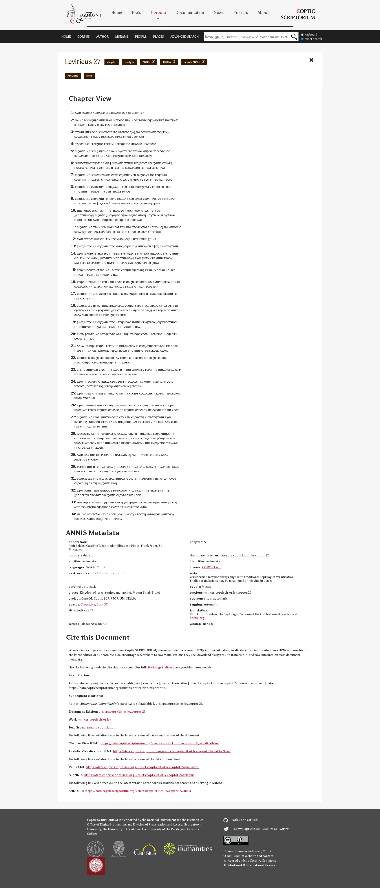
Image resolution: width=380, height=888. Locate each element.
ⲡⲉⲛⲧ (90, 270)
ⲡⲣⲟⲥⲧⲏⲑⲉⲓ (169, 322)
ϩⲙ (116, 466)
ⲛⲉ (119, 198)
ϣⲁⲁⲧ (115, 186)
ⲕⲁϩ (88, 350)
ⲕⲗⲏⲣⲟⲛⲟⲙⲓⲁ (161, 281)
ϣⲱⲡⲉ (83, 136)
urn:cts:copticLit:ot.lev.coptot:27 (122, 712)
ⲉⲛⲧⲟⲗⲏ (94, 514)
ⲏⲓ (118, 253)
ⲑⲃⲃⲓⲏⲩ (99, 186)
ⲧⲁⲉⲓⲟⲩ (95, 136)
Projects (240, 12)
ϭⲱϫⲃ (97, 314)
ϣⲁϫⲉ (100, 112)
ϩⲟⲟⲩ (137, 210)
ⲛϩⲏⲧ (154, 198)
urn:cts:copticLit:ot (101, 727)
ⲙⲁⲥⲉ (115, 409)
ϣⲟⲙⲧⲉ (138, 167)
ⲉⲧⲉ (134, 227)
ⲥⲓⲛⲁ (79, 518)
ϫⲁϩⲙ (126, 417)
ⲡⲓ (141, 246)
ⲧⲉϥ (101, 124)
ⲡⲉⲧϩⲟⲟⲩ (166, 258)
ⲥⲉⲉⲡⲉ (128, 310)
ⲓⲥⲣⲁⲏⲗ (108, 120)
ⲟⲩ (137, 120)
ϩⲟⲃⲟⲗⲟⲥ (175, 393)
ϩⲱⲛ (120, 514)
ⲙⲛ (108, 112)
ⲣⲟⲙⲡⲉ (151, 132)
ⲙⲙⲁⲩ (107, 374)
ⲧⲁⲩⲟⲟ (89, 518)
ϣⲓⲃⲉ (87, 210)
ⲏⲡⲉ (166, 490)
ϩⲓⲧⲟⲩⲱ (135, 386)
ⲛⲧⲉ (91, 191)
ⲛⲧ (103, 514)
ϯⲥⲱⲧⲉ (89, 334)
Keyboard (311, 35)
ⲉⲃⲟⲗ (168, 186)
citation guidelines (159, 667)
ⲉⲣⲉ (86, 239)
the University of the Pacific (161, 829)
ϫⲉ (142, 112)
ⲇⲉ (87, 143)
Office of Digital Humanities (107, 824)
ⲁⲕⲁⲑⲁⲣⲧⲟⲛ (117, 227)
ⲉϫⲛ (163, 246)
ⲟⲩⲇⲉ (145, 210)
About (263, 12)
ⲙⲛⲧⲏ (84, 179)
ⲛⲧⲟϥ (78, 219)
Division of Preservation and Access (157, 824)
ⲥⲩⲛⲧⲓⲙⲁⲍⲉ (113, 191)
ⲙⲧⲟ (161, 186)
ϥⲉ (138, 186)
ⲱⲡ (93, 310)
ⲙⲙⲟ (135, 112)
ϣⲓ (129, 136)
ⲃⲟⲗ (140, 357)
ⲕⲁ (168, 433)
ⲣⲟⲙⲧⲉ (124, 132)
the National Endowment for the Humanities (172, 820)
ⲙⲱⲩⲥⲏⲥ (115, 112)
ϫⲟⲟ (120, 120)
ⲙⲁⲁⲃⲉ (137, 143)
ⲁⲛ (145, 357)
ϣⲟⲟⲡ (82, 438)
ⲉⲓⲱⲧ (120, 286)
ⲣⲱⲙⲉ (143, 120)
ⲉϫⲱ (148, 270)
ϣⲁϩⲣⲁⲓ (135, 132)
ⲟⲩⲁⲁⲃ (139, 136)
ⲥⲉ (97, 174)
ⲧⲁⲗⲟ (130, 198)
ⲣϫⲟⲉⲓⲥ (154, 350)
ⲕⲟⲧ (172, 334)
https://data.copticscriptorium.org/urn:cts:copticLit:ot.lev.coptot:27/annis (137, 791)
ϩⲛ (87, 163)
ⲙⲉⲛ (133, 174)
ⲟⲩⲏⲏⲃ (83, 191)
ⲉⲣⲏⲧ (160, 120)
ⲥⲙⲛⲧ (171, 293)
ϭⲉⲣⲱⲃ (84, 495)
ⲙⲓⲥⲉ (93, 405)
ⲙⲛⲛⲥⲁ (105, 305)
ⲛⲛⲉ (165, 334)
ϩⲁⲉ (97, 305)
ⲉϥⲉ (136, 203)
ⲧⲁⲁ (165, 421)
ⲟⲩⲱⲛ (147, 246)
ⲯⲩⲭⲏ (108, 124)
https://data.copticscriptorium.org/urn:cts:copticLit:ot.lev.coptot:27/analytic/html (171, 751)
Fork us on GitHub (244, 820)
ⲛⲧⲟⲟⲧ (79, 386)
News (219, 12)
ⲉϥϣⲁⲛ (152, 120)
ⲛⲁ (127, 120)
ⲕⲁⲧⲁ (77, 262)
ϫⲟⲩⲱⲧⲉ (111, 132)
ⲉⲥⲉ (76, 136)
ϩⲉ (84, 262)
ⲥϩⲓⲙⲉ (99, 143)
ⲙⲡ (76, 326)
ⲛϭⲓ (134, 322)
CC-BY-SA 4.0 (211, 567)
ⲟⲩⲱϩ (133, 246)
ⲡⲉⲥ (98, 286)
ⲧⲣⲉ (78, 124)
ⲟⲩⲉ (135, 357)
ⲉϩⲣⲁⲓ (138, 198)
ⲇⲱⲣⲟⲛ (171, 198)
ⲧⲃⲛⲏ (156, 215)
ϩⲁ (126, 210)
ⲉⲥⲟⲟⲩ (143, 409)
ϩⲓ (153, 262)
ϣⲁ (113, 151)
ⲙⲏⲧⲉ (134, 155)
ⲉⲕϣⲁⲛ (148, 502)
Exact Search (313, 39)
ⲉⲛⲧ (141, 322)
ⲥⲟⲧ (148, 421)
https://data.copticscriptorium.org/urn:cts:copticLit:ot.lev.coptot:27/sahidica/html (159, 743)
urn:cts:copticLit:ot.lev (94, 719)
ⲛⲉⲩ (141, 454)
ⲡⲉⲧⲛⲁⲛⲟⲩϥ (116, 210)
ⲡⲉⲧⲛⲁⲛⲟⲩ (97, 502)
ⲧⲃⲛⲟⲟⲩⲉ (110, 198)
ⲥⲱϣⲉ (140, 281)
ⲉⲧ (133, 136)
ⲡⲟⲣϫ (105, 350)
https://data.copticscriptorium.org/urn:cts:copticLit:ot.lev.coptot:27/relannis (139, 775)
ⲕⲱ (118, 293)
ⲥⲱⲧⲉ (88, 246)
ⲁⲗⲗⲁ (119, 334)
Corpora (158, 12)
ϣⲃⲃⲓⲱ (109, 219)
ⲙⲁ (100, 210)
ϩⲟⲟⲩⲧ (151, 151)
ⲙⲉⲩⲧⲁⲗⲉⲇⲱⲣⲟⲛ (148, 227)
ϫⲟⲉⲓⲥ (88, 112)
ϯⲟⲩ (156, 246)
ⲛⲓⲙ (103, 227)
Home (116, 12)
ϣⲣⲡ (87, 405)
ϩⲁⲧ (119, 136)
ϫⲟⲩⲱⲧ (160, 393)
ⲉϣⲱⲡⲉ (80, 151)
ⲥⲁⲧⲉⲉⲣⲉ (108, 136)
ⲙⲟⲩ (84, 459)
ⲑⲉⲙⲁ (86, 433)
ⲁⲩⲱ (78, 112)
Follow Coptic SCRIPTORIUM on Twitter (260, 829)
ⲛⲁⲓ (117, 203)
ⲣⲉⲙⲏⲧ (81, 466)
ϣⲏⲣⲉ (94, 120)
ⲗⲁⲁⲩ (83, 409)
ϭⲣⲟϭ (104, 286)
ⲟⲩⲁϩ (82, 483)
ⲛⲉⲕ (81, 210)
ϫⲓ (92, 151)
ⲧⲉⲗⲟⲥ (115, 369)
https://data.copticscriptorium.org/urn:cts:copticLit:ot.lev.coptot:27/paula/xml (142, 767)
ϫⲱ (128, 112)
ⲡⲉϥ (96, 210)
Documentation (189, 12)
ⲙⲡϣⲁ (87, 426)
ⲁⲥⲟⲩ (93, 124)
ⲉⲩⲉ (117, 219)
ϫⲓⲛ (100, 132)
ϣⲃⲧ (139, 417)
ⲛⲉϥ (109, 442)
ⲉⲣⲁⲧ (109, 231)
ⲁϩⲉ (142, 186)
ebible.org (197, 618)
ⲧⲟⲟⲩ (123, 357)
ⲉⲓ (137, 345)
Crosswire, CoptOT (94, 604)
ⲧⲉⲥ (106, 143)
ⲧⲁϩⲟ (102, 231)
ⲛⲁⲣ (168, 163)
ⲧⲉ (93, 143)
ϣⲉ (177, 466)
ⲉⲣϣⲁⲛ (81, 270)
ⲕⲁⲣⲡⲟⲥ (164, 466)
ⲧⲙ (82, 334)
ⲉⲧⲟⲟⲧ (139, 514)
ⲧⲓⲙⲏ (80, 132)
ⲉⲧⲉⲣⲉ (91, 262)
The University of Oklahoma (121, 829)
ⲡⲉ (116, 174)
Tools (136, 12)
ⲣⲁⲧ (147, 186)
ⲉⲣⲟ (123, 262)
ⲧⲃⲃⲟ (105, 253)
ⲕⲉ (122, 310)
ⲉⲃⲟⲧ (96, 163)
